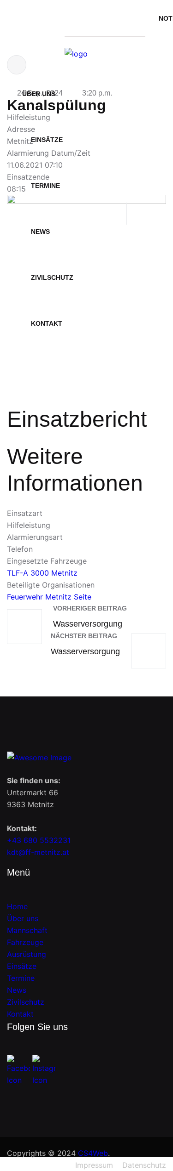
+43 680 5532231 (39, 840)
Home (17, 906)
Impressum (94, 1165)
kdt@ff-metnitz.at (38, 852)
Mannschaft (27, 930)
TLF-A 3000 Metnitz (42, 572)
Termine (21, 978)
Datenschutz (144, 1165)
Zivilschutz (52, 277)
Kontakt (46, 323)
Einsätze (47, 139)
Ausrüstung (26, 954)
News (40, 231)
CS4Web (93, 1153)
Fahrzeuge (25, 942)
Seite (82, 596)
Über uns (38, 93)
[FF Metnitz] (76, 53)
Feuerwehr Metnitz (39, 596)
